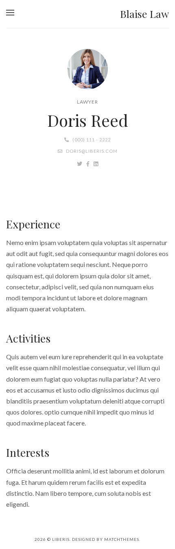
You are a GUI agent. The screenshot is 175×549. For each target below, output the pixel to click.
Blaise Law (144, 13)
